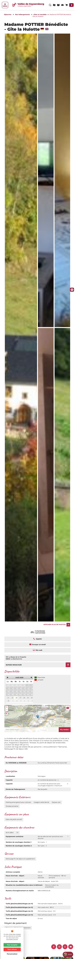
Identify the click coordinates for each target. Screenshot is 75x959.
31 (24, 685)
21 (24, 694)
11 (12, 691)
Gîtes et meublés (40, 14)
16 (32, 691)
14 (24, 691)
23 (32, 694)
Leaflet (68, 723)
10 (8, 691)
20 (20, 694)
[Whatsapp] (65, 946)
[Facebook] (68, 664)
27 (8, 685)
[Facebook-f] (53, 946)
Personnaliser (12, 954)
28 (12, 685)
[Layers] (68, 708)
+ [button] (6, 707)
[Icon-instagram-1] (59, 946)
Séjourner (7, 14)
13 (20, 691)
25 (12, 698)
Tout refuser (12, 949)
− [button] (6, 710)
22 (28, 694)
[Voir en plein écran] (6, 713)
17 (8, 694)
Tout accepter (12, 945)
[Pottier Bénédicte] (46, 180)
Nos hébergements (22, 14)
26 (16, 698)
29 (16, 685)
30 (20, 685)
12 (16, 691)
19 (16, 694)
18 (12, 694)
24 (8, 698)
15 (28, 691)
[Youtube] (70, 946)
